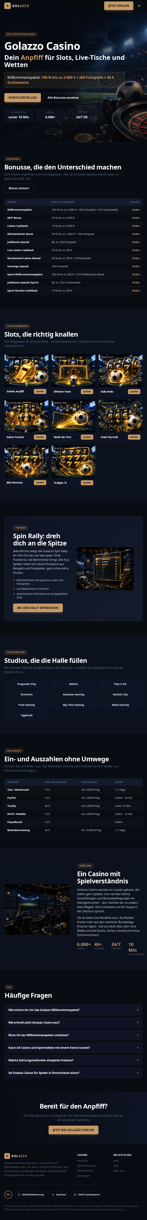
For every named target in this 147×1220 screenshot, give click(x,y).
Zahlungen (83, 1175)
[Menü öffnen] (139, 5)
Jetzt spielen (118, 6)
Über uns (119, 1170)
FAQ (115, 1165)
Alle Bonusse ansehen (63, 98)
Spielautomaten (86, 1165)
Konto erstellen (23, 98)
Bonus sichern (19, 188)
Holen (136, 209)
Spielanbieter (85, 1170)
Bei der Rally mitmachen (37, 608)
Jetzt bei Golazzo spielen (73, 1130)
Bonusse (82, 1160)
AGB (115, 1160)
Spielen (40, 391)
